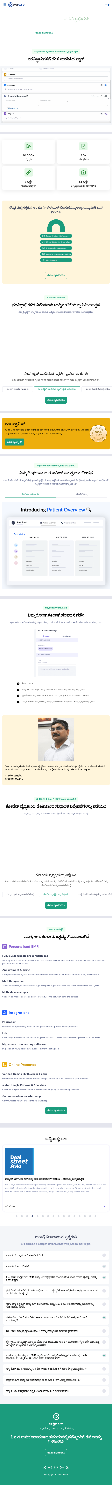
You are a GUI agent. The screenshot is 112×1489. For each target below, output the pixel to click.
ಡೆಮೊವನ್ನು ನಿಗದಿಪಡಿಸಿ (44, 32)
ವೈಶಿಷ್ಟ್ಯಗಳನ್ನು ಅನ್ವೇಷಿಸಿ (67, 32)
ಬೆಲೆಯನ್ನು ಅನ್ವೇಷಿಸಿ (14, 445)
